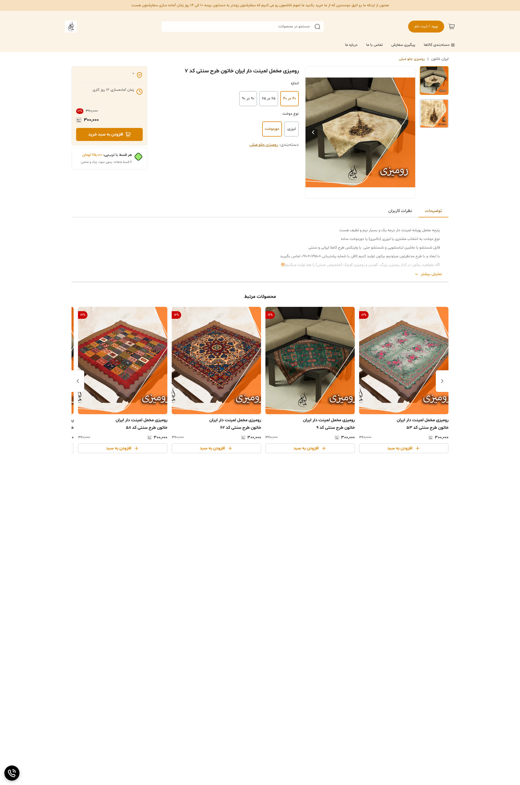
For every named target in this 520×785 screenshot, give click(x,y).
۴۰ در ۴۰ (289, 98)
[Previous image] (313, 132)
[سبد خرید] (451, 26)
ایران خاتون (439, 59)
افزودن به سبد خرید (105, 134)
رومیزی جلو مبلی (412, 59)
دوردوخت (272, 128)
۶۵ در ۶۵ (268, 98)
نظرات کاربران (400, 211)
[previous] (442, 381)
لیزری (291, 128)
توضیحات (433, 211)
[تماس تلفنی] (12, 773)
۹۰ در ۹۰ (248, 98)
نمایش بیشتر (431, 274)
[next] (77, 381)
